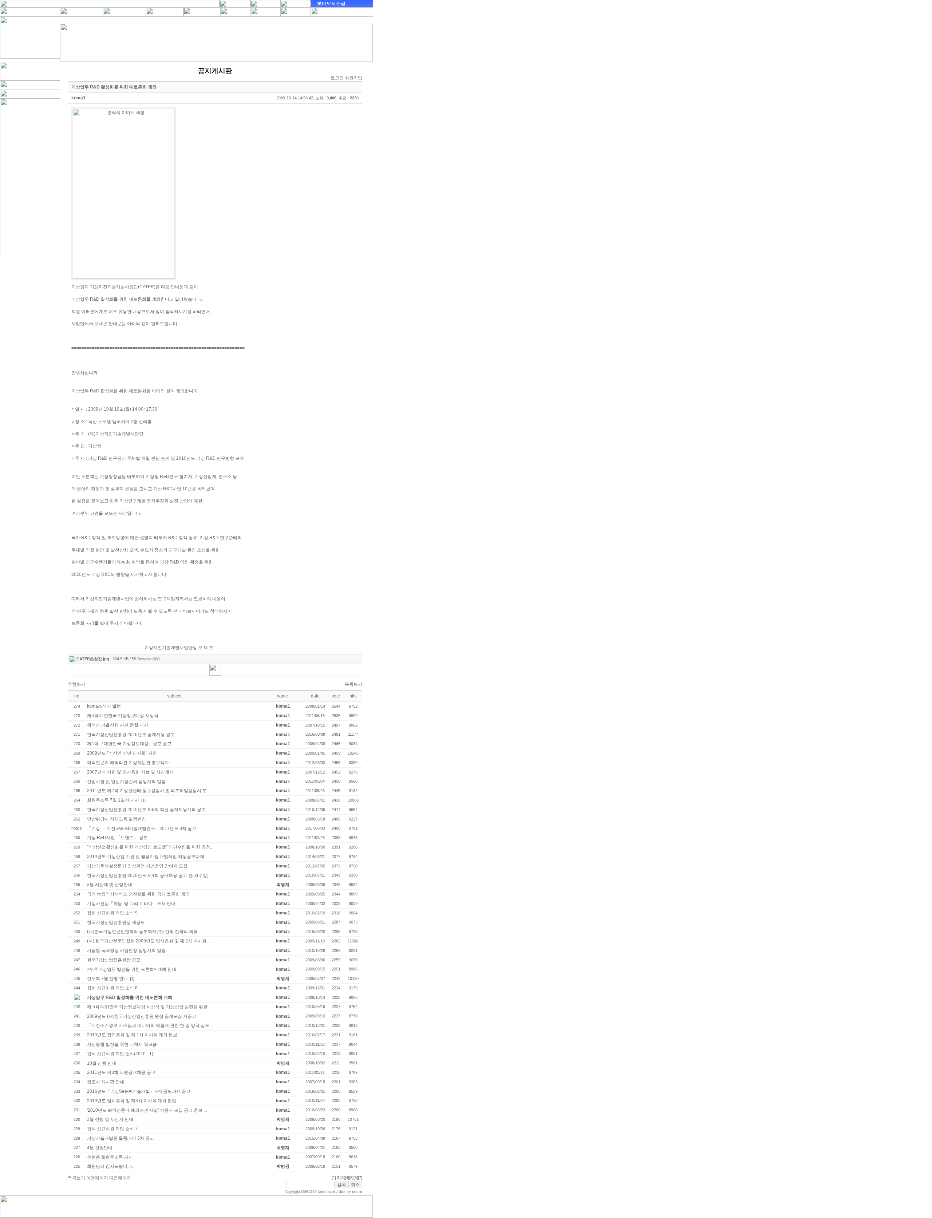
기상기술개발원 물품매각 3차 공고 (120, 1138)
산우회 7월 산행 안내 (107, 978)
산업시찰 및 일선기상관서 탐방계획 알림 (126, 781)
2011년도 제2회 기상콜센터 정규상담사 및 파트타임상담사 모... (148, 790)
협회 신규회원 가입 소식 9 (112, 913)
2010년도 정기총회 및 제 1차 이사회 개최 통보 (132, 1034)
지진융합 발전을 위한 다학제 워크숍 (122, 1044)
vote (336, 696)
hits (353, 696)
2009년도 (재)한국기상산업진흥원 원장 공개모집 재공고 (141, 1016)
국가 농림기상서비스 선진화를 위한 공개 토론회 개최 (138, 894)
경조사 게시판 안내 (105, 1081)
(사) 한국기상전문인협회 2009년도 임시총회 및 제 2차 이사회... (148, 941)
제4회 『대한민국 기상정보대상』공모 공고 (129, 743)
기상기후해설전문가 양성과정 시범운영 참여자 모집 (137, 866)
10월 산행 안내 (101, 1063)
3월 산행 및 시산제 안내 (110, 1119)
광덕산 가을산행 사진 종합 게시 (117, 725)
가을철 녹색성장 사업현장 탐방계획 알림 (126, 950)
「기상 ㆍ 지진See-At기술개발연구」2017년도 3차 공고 (141, 828)
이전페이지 (97, 1178)
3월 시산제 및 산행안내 (109, 884)
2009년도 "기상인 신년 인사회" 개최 (122, 753)
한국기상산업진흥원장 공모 (114, 959)
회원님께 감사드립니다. (110, 1166)
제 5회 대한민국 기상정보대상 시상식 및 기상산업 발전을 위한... (149, 1006)
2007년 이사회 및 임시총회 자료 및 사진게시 (130, 772)
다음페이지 (120, 1178)
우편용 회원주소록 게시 (110, 1157)
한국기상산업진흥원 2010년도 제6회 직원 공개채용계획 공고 (146, 809)
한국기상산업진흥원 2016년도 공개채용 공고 (131, 734)
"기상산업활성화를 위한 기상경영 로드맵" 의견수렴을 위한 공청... (150, 847)
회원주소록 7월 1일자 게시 (113, 800)
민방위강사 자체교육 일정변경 (116, 819)
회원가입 (353, 77)
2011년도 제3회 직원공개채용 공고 (121, 1072)
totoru (357, 1192)
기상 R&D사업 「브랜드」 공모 (117, 837)
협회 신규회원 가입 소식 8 (112, 987)
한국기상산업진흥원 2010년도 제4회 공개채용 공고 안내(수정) (148, 875)
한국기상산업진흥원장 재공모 (116, 922)
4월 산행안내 (99, 1147)
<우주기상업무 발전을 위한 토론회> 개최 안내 (131, 969)
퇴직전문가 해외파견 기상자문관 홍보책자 (128, 762)
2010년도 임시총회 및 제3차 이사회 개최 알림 (131, 1100)
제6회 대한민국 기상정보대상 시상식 (122, 715)
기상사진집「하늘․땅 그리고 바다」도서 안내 (131, 903)
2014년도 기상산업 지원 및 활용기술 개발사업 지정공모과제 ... (148, 856)
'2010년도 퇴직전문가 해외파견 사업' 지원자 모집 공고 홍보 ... (147, 1110)
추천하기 (76, 684)
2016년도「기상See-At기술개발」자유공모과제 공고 (138, 1091)
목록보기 (353, 684)
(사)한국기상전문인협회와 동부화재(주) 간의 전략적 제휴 (142, 931)
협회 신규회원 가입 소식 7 (112, 1128)
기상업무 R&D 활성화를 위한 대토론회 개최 (129, 997)
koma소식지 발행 (104, 706)
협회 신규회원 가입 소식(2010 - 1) (120, 1053)
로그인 (337, 77)
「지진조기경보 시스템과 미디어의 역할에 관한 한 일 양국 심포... (150, 1025)
